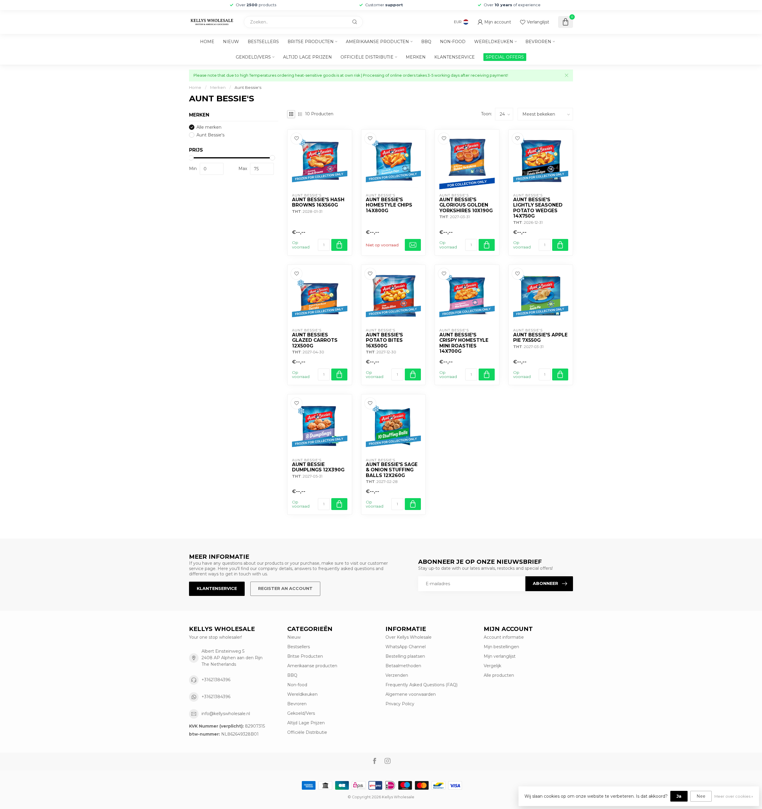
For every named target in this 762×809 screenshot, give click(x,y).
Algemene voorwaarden (410, 694)
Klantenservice (454, 57)
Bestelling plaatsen (405, 656)
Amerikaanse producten (377, 41)
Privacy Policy (399, 703)
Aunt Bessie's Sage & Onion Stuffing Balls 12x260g (392, 470)
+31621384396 (216, 679)
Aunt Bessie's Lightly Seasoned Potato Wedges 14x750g (538, 208)
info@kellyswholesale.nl (226, 713)
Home (207, 41)
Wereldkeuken (493, 41)
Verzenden (396, 675)
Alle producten (499, 675)
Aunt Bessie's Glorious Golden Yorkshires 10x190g (466, 205)
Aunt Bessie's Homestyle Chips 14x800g (389, 205)
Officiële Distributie (367, 57)
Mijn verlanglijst (500, 656)
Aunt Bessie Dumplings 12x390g (318, 467)
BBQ (426, 41)
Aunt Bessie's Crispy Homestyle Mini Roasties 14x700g (463, 343)
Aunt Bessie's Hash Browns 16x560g (318, 202)
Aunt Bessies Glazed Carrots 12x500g (315, 340)
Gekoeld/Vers (253, 57)
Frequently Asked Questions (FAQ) (421, 684)
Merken (416, 57)
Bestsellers (263, 41)
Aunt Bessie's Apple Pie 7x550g (540, 337)
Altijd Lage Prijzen (307, 57)
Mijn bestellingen (501, 646)
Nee (701, 796)
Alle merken (208, 127)
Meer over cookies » (733, 796)
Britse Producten (311, 41)
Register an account (285, 588)
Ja (679, 796)
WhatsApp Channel (405, 646)
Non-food (453, 41)
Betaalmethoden (403, 665)
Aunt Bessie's (248, 87)
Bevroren (538, 41)
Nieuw (231, 41)
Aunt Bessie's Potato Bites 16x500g (384, 340)
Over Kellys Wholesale (408, 637)
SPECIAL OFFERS (505, 57)
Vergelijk (492, 665)
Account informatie (504, 637)
